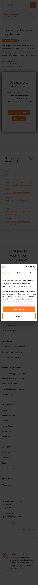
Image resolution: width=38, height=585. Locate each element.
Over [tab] (31, 273)
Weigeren (19, 316)
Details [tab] (19, 273)
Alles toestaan (19, 309)
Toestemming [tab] (7, 273)
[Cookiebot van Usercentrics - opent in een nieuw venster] (27, 267)
